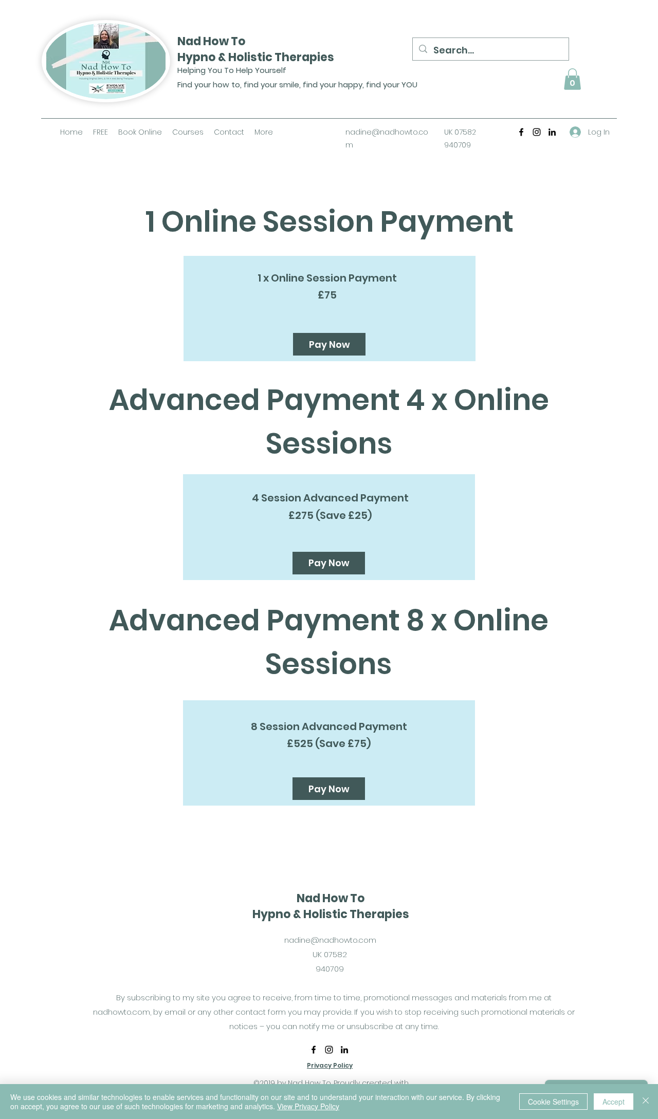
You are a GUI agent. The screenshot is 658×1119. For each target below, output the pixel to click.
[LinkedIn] (552, 132)
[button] (572, 79)
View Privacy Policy (308, 1106)
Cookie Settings (553, 1101)
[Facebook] (521, 132)
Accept (613, 1101)
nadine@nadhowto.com (330, 940)
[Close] (645, 1101)
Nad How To (211, 41)
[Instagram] (537, 132)
